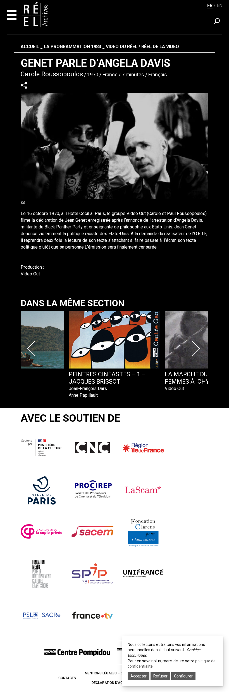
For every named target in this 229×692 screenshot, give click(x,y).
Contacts (67, 678)
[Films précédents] (32, 349)
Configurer (183, 676)
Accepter (138, 676)
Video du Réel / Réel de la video (142, 46)
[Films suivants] (197, 349)
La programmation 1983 (72, 46)
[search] (217, 21)
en (219, 5)
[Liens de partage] (24, 85)
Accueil (30, 46)
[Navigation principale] (11, 15)
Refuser (160, 676)
